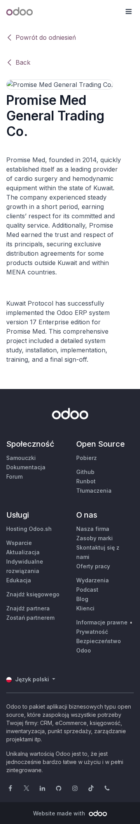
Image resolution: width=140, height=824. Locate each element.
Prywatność (92, 631)
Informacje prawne (102, 622)
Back (23, 62)
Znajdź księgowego (33, 594)
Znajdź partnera (28, 608)
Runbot (86, 481)
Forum (14, 476)
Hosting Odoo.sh (29, 528)
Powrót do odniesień (46, 37)
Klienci (85, 608)
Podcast (87, 589)
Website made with (60, 813)
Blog (82, 599)
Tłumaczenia (94, 490)
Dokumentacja (26, 467)
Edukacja (18, 580)
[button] (128, 11)
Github (85, 472)
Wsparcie (19, 542)
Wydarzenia (92, 580)
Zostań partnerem (30, 617)
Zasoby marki (94, 538)
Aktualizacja (23, 552)
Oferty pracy (93, 566)
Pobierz (86, 457)
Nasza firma (92, 528)
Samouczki (21, 457)
